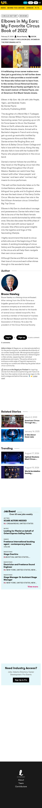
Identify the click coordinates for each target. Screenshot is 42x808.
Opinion (29, 8)
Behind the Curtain (15, 8)
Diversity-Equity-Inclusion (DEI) (15, 39)
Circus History (9, 16)
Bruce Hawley (22, 37)
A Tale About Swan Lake (30, 436)
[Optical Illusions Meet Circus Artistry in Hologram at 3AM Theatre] (13, 458)
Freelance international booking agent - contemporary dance (19, 543)
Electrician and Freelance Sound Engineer (19, 565)
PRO (25, 2)
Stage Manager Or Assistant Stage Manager (20, 578)
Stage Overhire (11, 554)
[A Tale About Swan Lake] (13, 435)
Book (33, 37)
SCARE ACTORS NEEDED (15, 520)
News (3, 8)
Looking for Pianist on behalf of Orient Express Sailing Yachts (19, 532)
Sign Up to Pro (21, 680)
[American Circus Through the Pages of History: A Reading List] (13, 421)
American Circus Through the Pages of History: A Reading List (32, 421)
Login (30, 2)
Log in (8, 337)
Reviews (24, 16)
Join (35, 3)
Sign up (21, 337)
